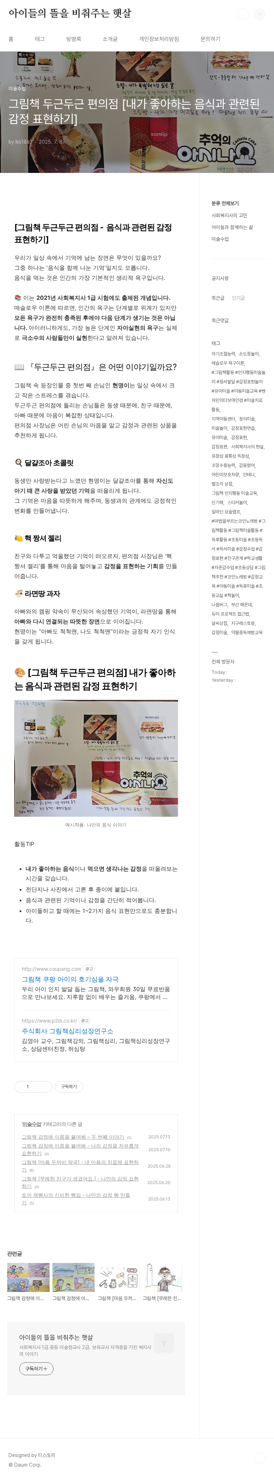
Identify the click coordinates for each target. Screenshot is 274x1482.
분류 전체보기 (225, 203)
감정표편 (219, 446)
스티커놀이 (237, 502)
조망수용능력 (223, 465)
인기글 (238, 298)
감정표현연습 (243, 428)
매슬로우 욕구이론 (228, 363)
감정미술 (219, 632)
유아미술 (219, 437)
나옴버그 (219, 604)
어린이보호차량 (225, 474)
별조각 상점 (222, 484)
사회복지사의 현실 (247, 446)
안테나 (249, 474)
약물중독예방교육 (247, 632)
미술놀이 (219, 428)
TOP (259, 1458)
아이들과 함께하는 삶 (232, 227)
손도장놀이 (249, 354)
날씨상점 (219, 623)
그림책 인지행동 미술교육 (234, 493)
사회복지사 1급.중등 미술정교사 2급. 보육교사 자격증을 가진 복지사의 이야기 (85, 1350)
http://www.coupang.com (51, 969)
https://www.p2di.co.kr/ (49, 1021)
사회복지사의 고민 (229, 215)
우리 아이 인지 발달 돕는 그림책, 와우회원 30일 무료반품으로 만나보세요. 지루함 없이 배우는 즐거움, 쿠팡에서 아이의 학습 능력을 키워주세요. (96, 993)
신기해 (217, 502)
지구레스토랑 (243, 623)
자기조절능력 (223, 354)
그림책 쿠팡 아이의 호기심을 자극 (70, 979)
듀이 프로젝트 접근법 (230, 614)
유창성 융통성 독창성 (230, 456)
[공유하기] (35, 1086)
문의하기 (210, 39)
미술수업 (31, 1124)
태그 (40, 39)
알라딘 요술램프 (226, 511)
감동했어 (247, 465)
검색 (243, 14)
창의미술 (247, 419)
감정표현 (239, 437)
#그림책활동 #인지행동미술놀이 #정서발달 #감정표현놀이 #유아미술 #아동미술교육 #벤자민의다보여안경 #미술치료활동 (238, 391)
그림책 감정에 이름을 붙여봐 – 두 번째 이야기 (73, 1137)
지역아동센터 (223, 419)
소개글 (110, 39)
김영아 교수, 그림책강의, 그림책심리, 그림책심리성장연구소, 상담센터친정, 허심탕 (96, 1044)
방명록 (73, 39)
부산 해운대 (241, 604)
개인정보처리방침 (159, 39)
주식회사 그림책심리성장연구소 (67, 1031)
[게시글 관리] (44, 1086)
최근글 (218, 298)
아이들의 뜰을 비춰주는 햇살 (70, 14)
